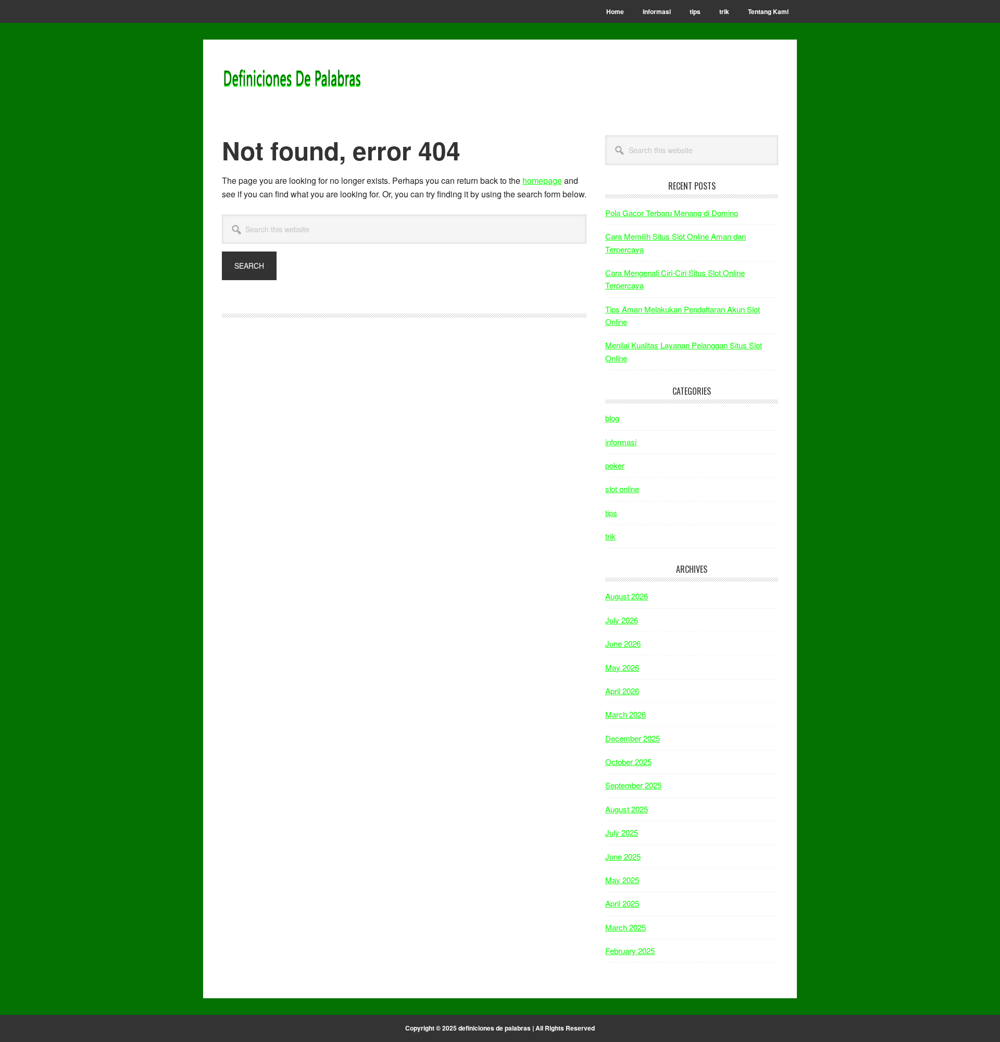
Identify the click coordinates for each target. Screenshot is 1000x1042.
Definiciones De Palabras (292, 79)
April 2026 (622, 690)
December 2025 (632, 738)
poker (614, 465)
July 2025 (621, 832)
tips (611, 512)
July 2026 (621, 619)
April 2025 (622, 903)
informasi (620, 441)
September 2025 (633, 785)
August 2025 (626, 809)
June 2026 (623, 643)
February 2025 (630, 950)
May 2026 (622, 667)
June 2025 (623, 856)
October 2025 (628, 761)
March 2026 (625, 714)
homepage (542, 180)
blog (612, 417)
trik (610, 536)
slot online (622, 488)
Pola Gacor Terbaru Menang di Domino (671, 212)
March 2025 (625, 927)
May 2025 (622, 879)
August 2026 (626, 596)
